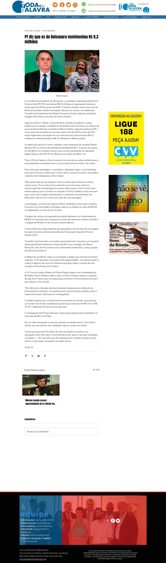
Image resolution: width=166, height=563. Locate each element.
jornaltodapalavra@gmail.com (32, 559)
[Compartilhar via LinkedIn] (38, 356)
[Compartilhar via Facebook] (26, 356)
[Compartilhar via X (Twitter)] (32, 356)
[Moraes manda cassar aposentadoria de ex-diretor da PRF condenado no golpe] (41, 385)
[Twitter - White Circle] (118, 521)
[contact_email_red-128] (108, 521)
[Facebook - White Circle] (113, 521)
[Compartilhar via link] (45, 356)
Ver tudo (96, 369)
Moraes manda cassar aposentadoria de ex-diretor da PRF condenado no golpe (39, 402)
